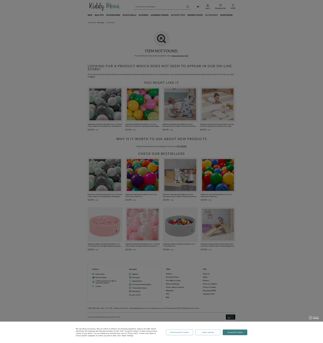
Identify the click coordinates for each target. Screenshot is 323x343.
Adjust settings (208, 332)
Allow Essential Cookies (179, 332)
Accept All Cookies (235, 332)
